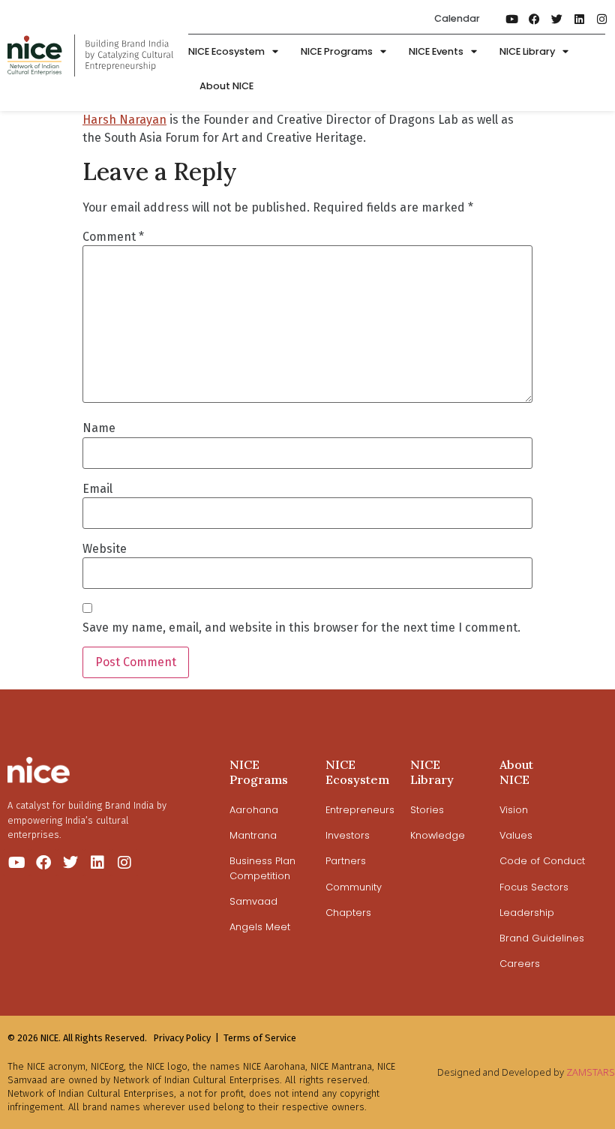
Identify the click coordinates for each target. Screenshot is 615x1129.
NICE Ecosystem (226, 51)
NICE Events (436, 51)
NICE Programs (337, 51)
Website (104, 549)
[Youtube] (511, 19)
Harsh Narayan (124, 120)
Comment (113, 237)
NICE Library (527, 51)
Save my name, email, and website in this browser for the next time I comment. (301, 628)
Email (97, 489)
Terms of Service (260, 1037)
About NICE (227, 86)
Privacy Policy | (186, 1037)
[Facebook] (534, 19)
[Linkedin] (579, 19)
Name (99, 428)
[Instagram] (601, 19)
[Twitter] (556, 19)
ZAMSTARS (590, 1072)
